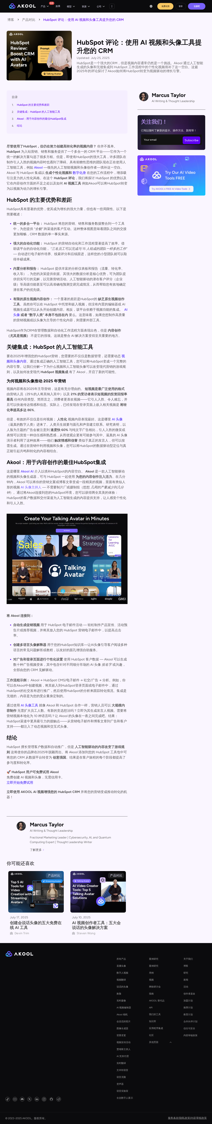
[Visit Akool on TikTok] (7, 1099)
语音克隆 (121, 1077)
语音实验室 (122, 1091)
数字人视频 (122, 972)
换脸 (119, 993)
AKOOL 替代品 (156, 1000)
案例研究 (153, 959)
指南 (151, 993)
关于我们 (188, 959)
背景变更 (121, 1035)
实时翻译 (121, 1063)
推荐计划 (188, 1007)
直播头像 (121, 966)
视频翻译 (121, 979)
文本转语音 (122, 1070)
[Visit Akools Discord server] (22, 1099)
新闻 (186, 979)
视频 (151, 979)
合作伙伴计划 (191, 1021)
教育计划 (188, 1014)
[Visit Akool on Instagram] (44, 1099)
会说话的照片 (124, 1021)
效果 (58, 6)
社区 (151, 1035)
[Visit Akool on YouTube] (15, 1099)
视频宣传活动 (124, 1042)
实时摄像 (121, 1000)
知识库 (152, 1021)
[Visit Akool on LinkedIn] (36, 1099)
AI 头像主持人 (31, 487)
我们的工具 (155, 1014)
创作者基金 (189, 993)
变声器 (120, 1084)
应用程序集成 (156, 1028)
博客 (186, 966)
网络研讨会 (155, 986)
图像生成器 (122, 1028)
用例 (151, 972)
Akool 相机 (122, 1014)
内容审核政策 (191, 1035)
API (151, 1007)
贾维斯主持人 (124, 1049)
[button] (44, 6)
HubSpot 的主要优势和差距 (33, 104)
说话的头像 (122, 986)
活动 (186, 986)
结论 (19, 125)
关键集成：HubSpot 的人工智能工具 (38, 111)
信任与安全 (189, 1028)
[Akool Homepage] (22, 6)
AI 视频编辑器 (124, 1007)
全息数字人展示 (125, 1098)
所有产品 (121, 959)
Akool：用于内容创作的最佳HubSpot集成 (41, 118)
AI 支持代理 (123, 1056)
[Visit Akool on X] (29, 1099)
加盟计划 (188, 1000)
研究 (186, 972)
